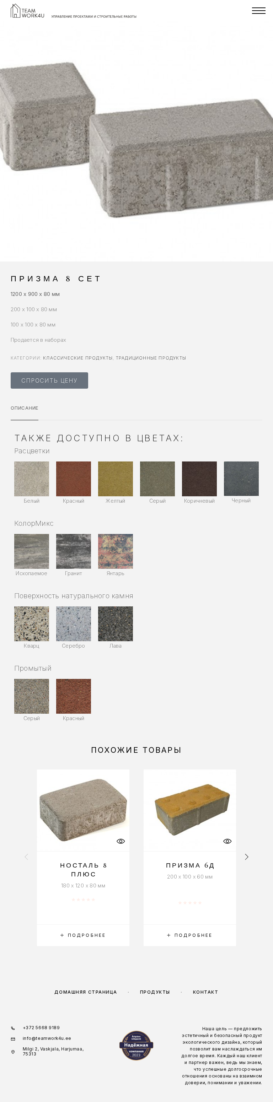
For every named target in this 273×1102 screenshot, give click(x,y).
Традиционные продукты (151, 358)
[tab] (24, 412)
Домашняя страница (85, 992)
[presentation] (26, 857)
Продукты (155, 992)
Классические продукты (78, 358)
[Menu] (259, 10)
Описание (24, 408)
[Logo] (27, 11)
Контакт (206, 992)
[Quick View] (120, 841)
